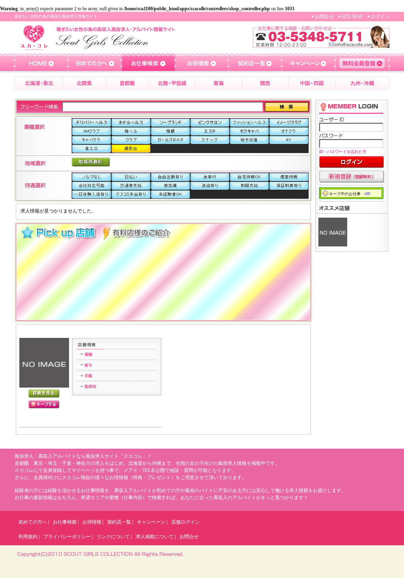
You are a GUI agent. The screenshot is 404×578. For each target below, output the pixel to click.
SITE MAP (352, 16)
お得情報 (91, 522)
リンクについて (113, 536)
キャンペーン (151, 522)
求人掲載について (155, 536)
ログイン (379, 16)
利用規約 (28, 536)
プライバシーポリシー (67, 536)
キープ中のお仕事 (349, 194)
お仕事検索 (65, 522)
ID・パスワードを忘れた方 (343, 151)
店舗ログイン (185, 522)
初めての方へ (33, 522)
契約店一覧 (119, 522)
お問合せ (324, 16)
